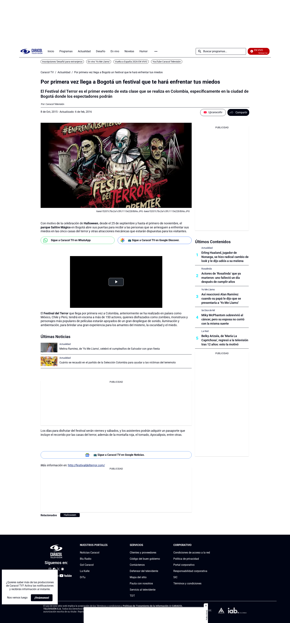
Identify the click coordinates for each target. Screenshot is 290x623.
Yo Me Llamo (208, 289)
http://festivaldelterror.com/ (86, 465)
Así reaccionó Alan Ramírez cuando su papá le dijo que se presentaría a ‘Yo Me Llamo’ (221, 298)
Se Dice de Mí (208, 310)
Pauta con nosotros (141, 583)
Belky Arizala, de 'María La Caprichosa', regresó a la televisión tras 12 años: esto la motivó (224, 340)
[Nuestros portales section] (109, 545)
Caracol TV (47, 72)
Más (156, 51)
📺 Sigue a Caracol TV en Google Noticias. (119, 454)
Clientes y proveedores (143, 552)
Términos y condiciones (187, 583)
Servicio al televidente (142, 589)
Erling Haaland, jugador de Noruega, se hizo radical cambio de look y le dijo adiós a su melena (225, 257)
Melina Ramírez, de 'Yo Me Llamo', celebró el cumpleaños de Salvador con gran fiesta (109, 348)
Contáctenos (137, 564)
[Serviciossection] (159, 545)
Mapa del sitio (138, 577)
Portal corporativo (184, 564)
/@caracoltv (215, 112)
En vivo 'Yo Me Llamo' (99, 61)
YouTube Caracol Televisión (167, 61)
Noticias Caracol (89, 552)
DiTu (82, 577)
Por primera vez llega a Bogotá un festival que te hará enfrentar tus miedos (118, 72)
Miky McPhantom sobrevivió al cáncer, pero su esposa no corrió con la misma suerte (222, 319)
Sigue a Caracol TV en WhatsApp (71, 240)
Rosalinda (206, 268)
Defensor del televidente (144, 571)
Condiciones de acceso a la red (191, 552)
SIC (175, 577)
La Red (205, 331)
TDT (132, 595)
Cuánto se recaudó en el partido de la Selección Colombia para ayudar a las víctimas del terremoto (117, 362)
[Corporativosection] (209, 545)
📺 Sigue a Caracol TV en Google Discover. (154, 240)
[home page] (31, 51)
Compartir (241, 112)
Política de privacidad (186, 558)
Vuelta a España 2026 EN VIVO (131, 61)
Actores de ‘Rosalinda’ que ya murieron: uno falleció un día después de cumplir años (221, 278)
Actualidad (64, 72)
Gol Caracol (87, 564)
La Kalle (84, 571)
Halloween (70, 515)
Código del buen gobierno (145, 558)
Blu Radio (85, 558)
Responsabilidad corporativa (190, 571)
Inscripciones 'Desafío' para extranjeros (62, 61)
